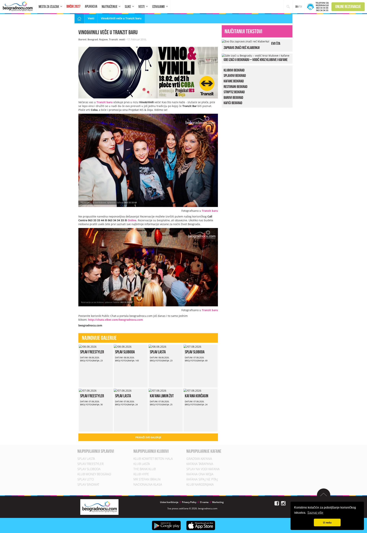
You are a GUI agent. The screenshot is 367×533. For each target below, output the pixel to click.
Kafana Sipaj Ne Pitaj (202, 479)
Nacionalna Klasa (147, 484)
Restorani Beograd (235, 86)
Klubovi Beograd (234, 70)
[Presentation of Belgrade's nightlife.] (18, 6)
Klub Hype (141, 474)
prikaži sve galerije (148, 437)
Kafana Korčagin (196, 395)
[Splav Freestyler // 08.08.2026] (88, 346)
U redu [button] (327, 522)
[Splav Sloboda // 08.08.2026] (123, 346)
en (301, 6)
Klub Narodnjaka (200, 484)
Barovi (82, 39)
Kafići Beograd (233, 103)
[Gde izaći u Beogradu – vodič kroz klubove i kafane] (255, 55)
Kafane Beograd (234, 81)
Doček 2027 (73, 6)
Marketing (218, 502)
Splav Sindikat (88, 484)
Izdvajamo (158, 7)
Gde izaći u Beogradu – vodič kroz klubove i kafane (255, 60)
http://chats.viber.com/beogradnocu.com (115, 319)
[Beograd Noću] (99, 507)
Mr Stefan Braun (147, 479)
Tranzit (113, 39)
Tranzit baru (105, 102)
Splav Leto (85, 479)
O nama (204, 502)
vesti (122, 39)
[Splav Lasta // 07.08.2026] (123, 390)
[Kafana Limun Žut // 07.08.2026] (157, 390)
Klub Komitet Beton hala (153, 459)
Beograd (93, 39)
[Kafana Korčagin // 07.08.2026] (192, 390)
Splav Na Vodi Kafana (203, 469)
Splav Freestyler (92, 352)
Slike (128, 7)
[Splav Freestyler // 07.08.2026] (88, 390)
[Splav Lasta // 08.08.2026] (157, 346)
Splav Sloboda (125, 352)
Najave (103, 39)
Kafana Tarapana (199, 464)
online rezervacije (348, 6)
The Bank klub (144, 469)
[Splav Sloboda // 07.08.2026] (192, 346)
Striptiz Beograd (234, 92)
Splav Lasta (158, 352)
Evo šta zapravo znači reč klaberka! (252, 45)
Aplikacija (91, 6)
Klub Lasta (141, 464)
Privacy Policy (189, 502)
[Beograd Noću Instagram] (283, 503)
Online (132, 220)
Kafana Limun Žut (162, 395)
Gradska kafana (199, 459)
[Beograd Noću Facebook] (276, 503)
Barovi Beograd (233, 97)
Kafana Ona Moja (199, 474)
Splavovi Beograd (235, 75)
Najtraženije (109, 7)
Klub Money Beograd (94, 474)
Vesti (141, 7)
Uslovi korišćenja (169, 502)
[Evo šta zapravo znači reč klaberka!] (245, 41)
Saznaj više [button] (315, 512)
